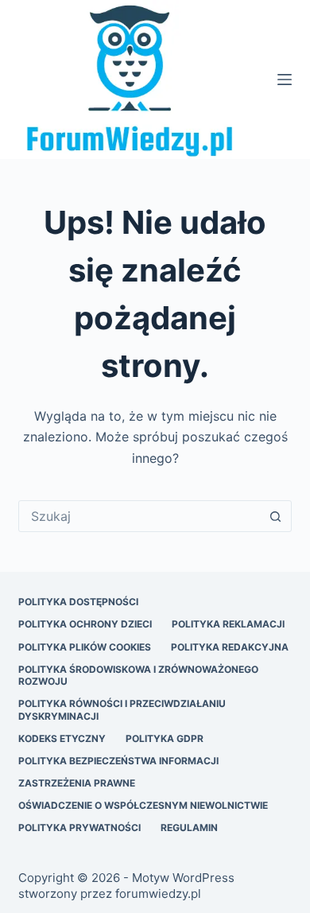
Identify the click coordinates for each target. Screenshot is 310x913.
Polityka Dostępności (78, 602)
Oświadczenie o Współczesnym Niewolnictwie (143, 805)
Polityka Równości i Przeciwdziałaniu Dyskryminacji (122, 709)
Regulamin (189, 827)
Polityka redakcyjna (230, 647)
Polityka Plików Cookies (84, 647)
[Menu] (284, 79)
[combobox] (139, 516)
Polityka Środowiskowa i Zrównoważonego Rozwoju (138, 675)
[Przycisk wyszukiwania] (276, 516)
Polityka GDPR (164, 738)
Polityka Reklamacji (228, 624)
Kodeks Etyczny (62, 738)
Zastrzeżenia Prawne (76, 783)
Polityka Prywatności (79, 827)
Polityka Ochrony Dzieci (85, 624)
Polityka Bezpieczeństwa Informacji (118, 761)
